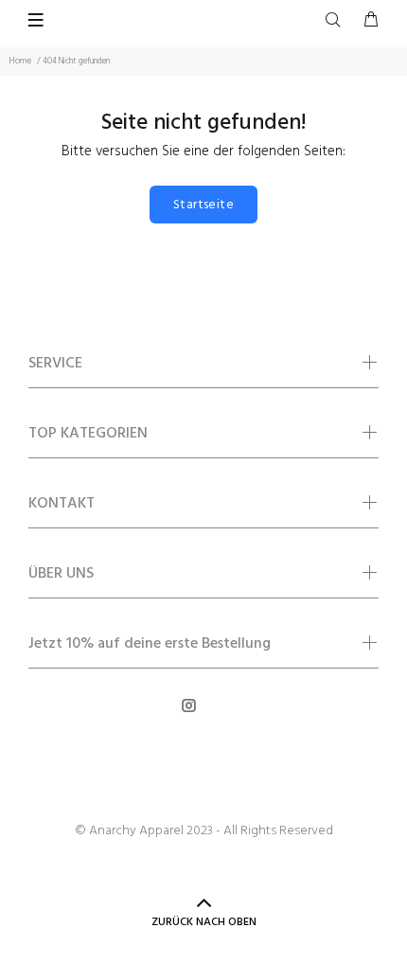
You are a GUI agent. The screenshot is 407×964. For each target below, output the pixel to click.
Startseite (203, 205)
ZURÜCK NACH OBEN (204, 922)
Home (20, 61)
